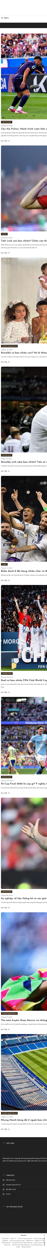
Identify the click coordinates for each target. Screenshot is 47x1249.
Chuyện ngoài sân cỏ (9, 346)
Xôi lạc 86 (5, 1238)
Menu (6, 18)
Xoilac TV (13, 1238)
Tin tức (4, 234)
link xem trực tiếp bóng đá (20, 1245)
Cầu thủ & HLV (6, 122)
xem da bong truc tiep (17, 1240)
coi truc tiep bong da (25, 1238)
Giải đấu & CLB (7, 673)
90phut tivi (29, 1240)
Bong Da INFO (26, 1247)
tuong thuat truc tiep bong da (22, 1243)
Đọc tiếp (4, 141)
